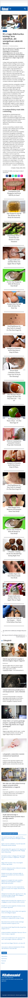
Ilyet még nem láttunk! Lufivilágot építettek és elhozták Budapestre (13, 635)
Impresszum (4, 958)
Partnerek (3, 960)
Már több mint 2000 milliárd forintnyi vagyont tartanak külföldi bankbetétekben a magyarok (14, 785)
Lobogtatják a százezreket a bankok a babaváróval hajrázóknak (13, 755)
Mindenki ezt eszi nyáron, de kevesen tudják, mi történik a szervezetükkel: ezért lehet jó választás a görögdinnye (12, 875)
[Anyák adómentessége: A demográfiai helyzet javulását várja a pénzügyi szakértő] (14, 800)
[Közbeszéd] (5, 9)
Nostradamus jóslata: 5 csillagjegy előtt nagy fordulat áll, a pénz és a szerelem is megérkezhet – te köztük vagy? (13, 857)
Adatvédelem (4, 956)
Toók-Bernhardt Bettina (14, 46)
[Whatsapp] (16, 176)
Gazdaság (5, 31)
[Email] (22, 176)
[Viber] (19, 176)
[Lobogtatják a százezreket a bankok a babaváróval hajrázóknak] (14, 739)
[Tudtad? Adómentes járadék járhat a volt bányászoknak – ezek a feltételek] (14, 675)
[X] (10, 176)
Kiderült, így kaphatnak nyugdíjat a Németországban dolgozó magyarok (14, 660)
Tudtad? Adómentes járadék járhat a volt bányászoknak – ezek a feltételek (14, 691)
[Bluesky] (13, 176)
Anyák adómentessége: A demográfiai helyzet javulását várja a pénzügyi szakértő (14, 816)
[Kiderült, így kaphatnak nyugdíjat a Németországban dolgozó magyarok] (14, 644)
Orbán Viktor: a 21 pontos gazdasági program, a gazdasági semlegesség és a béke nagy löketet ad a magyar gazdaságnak (14, 723)
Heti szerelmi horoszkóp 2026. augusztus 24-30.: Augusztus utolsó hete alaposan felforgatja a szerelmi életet (13, 838)
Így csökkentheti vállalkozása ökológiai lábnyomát (14, 631)
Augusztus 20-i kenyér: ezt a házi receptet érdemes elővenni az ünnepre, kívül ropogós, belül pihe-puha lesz (13, 888)
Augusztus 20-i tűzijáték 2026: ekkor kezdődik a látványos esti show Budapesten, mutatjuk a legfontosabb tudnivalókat (12, 882)
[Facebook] (7, 176)
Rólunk (3, 963)
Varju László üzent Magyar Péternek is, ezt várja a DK (13, 943)
